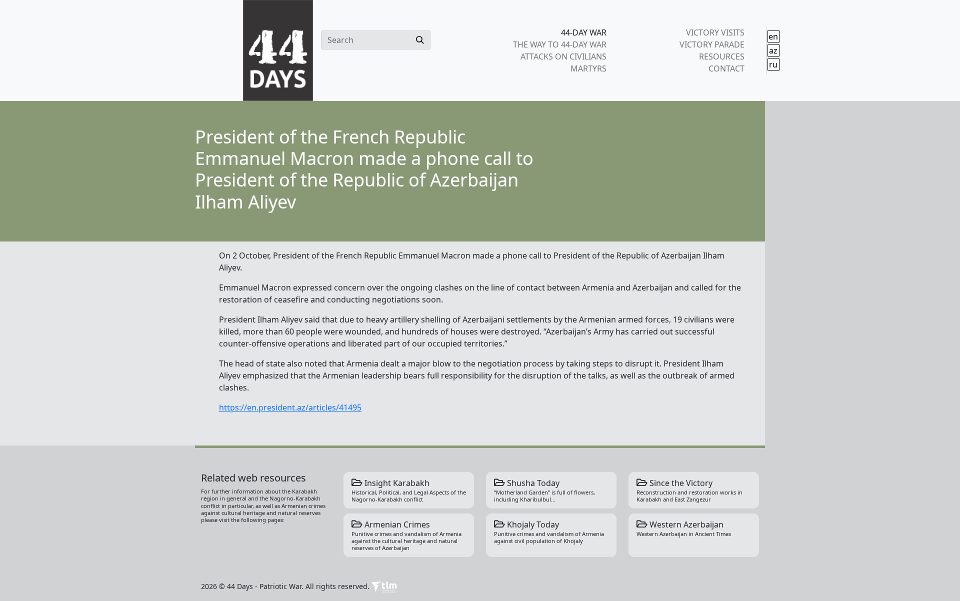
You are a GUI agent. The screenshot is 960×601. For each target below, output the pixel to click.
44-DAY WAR (583, 32)
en (773, 36)
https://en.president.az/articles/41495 (290, 407)
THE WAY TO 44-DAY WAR (559, 44)
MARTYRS (588, 68)
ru (773, 64)
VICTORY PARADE (712, 44)
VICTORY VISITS (715, 32)
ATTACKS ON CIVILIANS (563, 56)
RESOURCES (721, 56)
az (773, 50)
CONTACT (726, 68)
